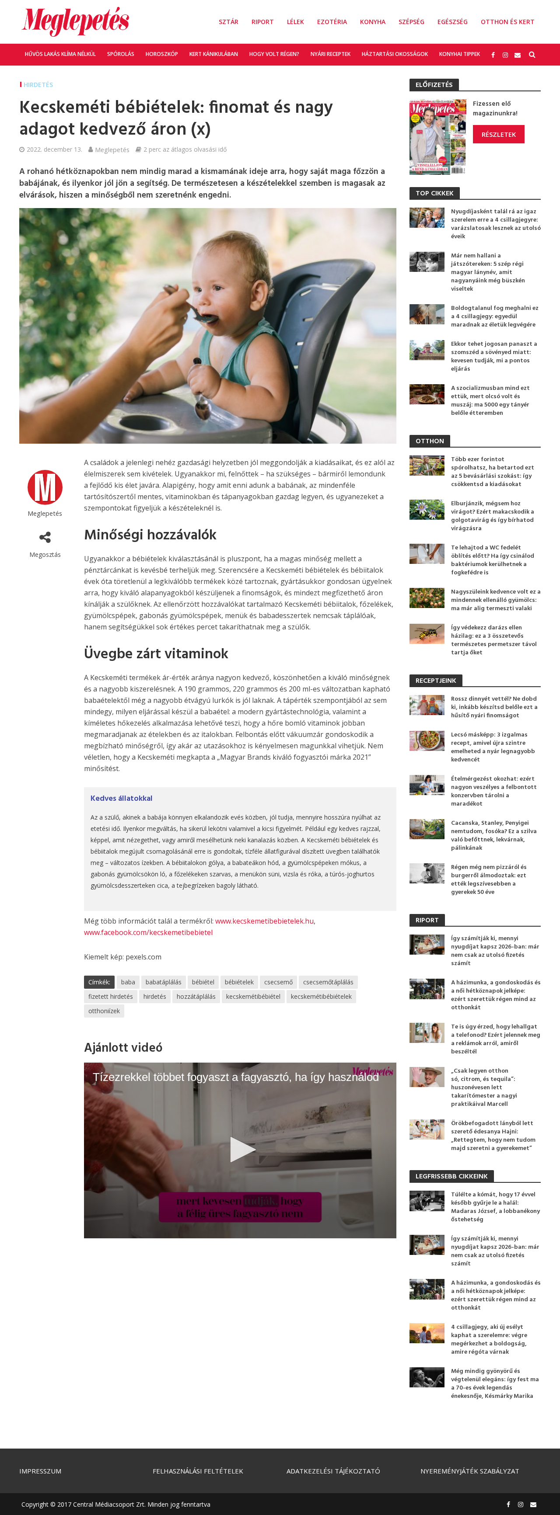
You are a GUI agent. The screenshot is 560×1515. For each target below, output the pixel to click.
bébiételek (239, 982)
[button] (240, 1149)
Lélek (295, 21)
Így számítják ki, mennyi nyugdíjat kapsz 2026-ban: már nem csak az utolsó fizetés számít (495, 951)
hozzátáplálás (196, 996)
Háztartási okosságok (395, 54)
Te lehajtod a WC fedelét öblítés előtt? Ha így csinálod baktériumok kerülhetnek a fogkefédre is (492, 560)
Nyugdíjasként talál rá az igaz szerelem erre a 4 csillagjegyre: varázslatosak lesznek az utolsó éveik (496, 224)
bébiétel (203, 982)
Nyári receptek (330, 54)
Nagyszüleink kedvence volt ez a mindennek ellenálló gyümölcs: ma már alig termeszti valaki (496, 600)
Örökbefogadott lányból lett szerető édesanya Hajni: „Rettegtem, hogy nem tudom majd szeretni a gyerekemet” (493, 1136)
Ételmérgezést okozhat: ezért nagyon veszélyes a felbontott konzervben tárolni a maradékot (494, 791)
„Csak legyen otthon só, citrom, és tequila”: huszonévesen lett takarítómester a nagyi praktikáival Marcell (484, 1087)
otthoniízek (104, 1011)
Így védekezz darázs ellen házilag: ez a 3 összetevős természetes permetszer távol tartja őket (494, 640)
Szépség (411, 21)
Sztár (228, 21)
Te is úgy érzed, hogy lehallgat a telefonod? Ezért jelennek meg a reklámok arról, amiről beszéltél (495, 1039)
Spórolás (120, 54)
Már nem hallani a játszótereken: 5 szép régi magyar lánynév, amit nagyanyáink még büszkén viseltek (488, 272)
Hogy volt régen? (274, 54)
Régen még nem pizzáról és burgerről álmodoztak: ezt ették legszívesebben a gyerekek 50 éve (489, 879)
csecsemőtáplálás (328, 982)
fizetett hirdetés (110, 996)
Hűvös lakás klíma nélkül (60, 54)
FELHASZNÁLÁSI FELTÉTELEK (198, 1470)
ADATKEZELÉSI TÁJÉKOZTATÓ (333, 1470)
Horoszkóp (162, 54)
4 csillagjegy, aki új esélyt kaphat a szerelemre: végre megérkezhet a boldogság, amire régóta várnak (489, 1339)
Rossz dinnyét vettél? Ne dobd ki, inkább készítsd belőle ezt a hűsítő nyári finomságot (494, 707)
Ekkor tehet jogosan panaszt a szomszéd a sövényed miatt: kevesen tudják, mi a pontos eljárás (494, 356)
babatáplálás (164, 982)
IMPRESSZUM (40, 1470)
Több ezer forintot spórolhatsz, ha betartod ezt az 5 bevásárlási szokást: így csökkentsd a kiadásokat (492, 472)
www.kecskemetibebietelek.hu (264, 921)
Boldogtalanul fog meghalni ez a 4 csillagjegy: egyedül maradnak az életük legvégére (495, 316)
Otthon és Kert (508, 21)
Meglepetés (112, 149)
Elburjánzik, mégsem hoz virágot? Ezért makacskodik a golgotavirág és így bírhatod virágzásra (492, 516)
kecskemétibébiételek (321, 996)
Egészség (453, 21)
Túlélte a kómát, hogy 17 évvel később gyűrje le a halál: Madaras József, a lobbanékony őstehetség (495, 1207)
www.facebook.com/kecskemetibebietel (148, 932)
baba (128, 982)
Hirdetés (38, 84)
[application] (240, 1150)
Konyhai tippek (459, 54)
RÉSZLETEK (499, 134)
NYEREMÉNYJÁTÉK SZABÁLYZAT (469, 1470)
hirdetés (155, 996)
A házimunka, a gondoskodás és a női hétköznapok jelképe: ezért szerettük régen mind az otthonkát (496, 995)
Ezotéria (332, 21)
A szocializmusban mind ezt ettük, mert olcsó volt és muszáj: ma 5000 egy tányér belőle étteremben (490, 400)
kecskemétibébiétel (253, 996)
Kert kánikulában (213, 54)
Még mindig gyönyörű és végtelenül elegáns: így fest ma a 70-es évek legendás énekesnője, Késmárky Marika (495, 1383)
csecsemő (278, 982)
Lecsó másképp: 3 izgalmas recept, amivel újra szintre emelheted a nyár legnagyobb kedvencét (493, 747)
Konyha (372, 21)
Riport (263, 21)
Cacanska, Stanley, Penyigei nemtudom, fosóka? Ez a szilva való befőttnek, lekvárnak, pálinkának (494, 835)
